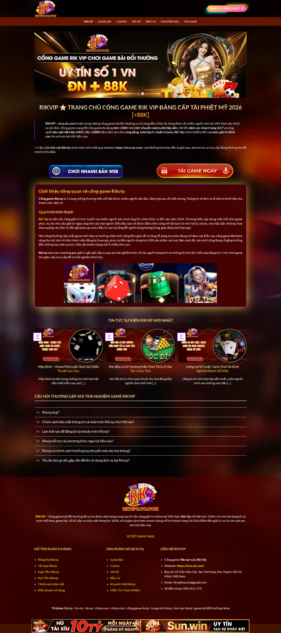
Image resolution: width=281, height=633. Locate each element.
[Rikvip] (45, 8)
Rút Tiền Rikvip (48, 578)
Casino (121, 21)
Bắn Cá (151, 21)
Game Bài (104, 21)
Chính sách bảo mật (51, 584)
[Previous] (43, 64)
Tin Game (190, 21)
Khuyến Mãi (170, 21)
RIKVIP (88, 21)
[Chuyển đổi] (38, 413)
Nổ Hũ (136, 21)
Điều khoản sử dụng (51, 590)
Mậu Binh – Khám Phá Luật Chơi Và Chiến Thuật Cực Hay (68, 369)
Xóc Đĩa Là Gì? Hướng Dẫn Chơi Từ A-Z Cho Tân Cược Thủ (140, 369)
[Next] (237, 64)
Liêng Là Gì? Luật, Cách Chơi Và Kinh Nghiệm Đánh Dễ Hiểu (212, 369)
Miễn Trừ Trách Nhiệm (125, 590)
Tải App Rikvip (47, 565)
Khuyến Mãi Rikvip (122, 584)
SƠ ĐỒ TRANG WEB (140, 536)
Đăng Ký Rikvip (48, 559)
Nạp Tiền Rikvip (48, 572)
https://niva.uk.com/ (190, 565)
